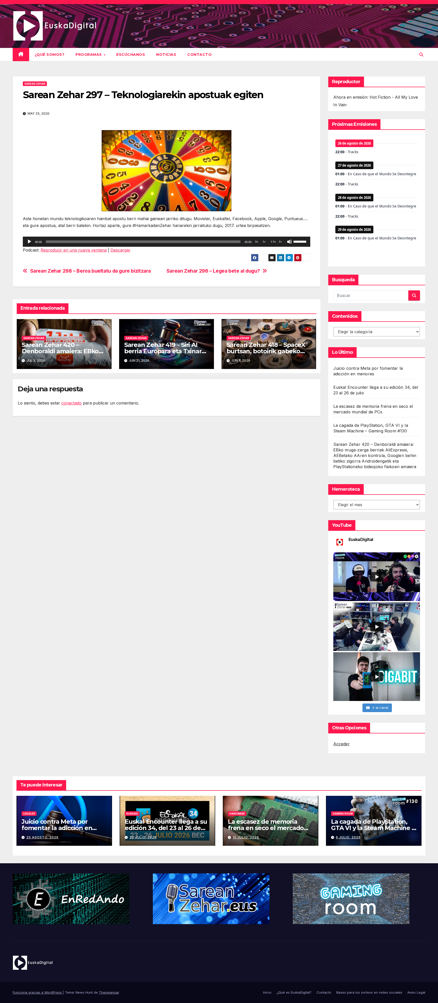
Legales (29, 813)
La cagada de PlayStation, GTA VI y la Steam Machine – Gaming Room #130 (372, 828)
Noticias (166, 54)
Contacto (199, 54)
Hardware (237, 813)
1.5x (273, 241)
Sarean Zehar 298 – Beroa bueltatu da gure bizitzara (90, 271)
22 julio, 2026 (143, 837)
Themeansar (109, 992)
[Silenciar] (289, 241)
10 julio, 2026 (246, 837)
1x (264, 241)
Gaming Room (343, 813)
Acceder (341, 743)
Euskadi (132, 813)
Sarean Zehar (34, 83)
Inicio (267, 992)
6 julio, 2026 (348, 837)
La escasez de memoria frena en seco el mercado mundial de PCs (266, 828)
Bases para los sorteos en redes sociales (369, 992)
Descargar (121, 250)
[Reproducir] (29, 241)
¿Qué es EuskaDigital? (294, 992)
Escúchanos (130, 54)
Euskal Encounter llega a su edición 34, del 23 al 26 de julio (166, 828)
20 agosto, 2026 (42, 837)
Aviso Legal (416, 992)
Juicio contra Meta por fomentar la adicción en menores (57, 828)
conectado (71, 403)
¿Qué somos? (50, 54)
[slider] (301, 241)
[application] (166, 242)
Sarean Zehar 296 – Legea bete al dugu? (213, 271)
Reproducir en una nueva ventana (74, 250)
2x (280, 241)
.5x (256, 241)
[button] (421, 54)
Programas (89, 54)
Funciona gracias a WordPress (38, 992)
